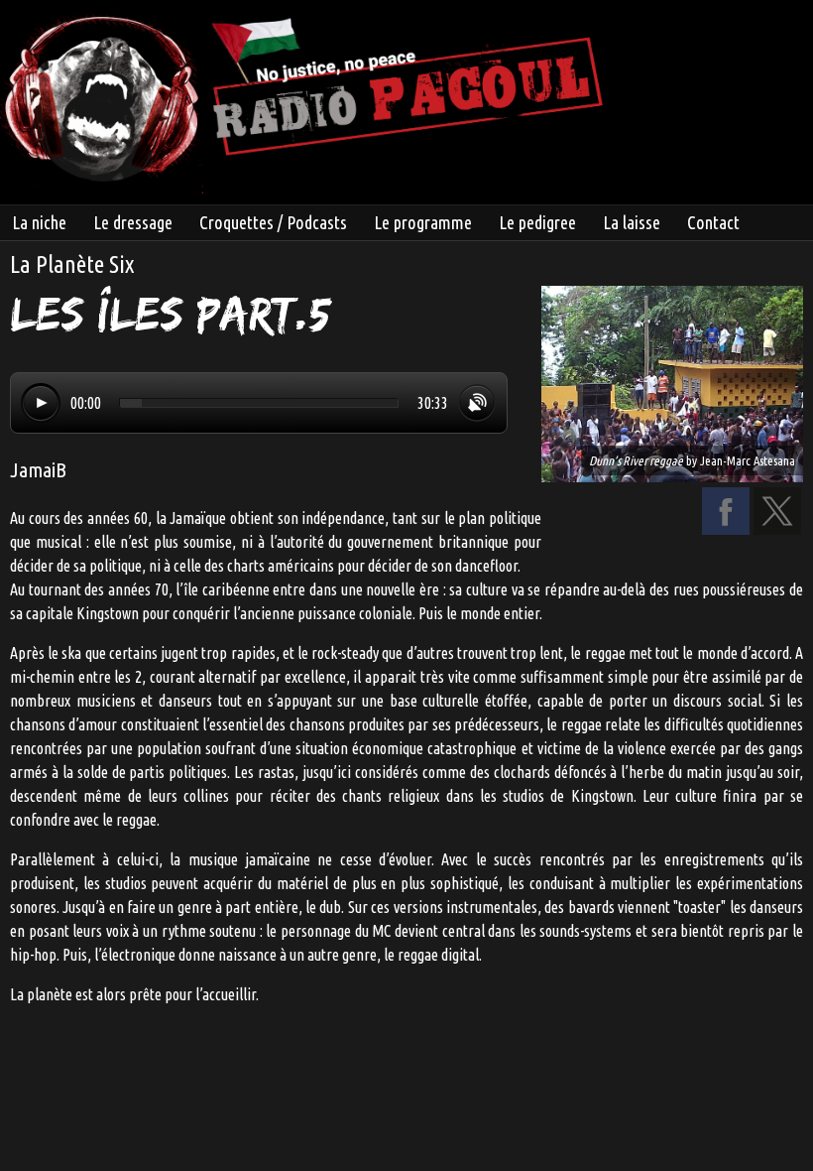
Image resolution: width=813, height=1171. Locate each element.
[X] (777, 529)
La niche (39, 222)
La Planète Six (72, 264)
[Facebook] (726, 529)
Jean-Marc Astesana (747, 460)
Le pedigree (537, 222)
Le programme (423, 222)
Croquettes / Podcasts (273, 222)
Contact (713, 222)
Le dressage (133, 222)
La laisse (631, 222)
